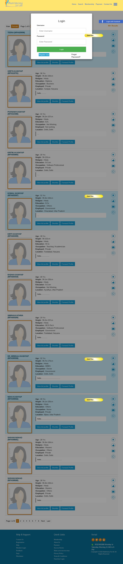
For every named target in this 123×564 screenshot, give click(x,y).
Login (61, 49)
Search (80, 4)
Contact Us (108, 4)
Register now (44, 55)
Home (74, 4)
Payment (99, 4)
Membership (89, 4)
